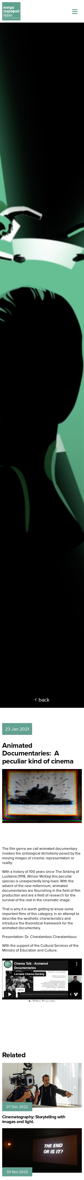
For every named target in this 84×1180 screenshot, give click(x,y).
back (44, 699)
